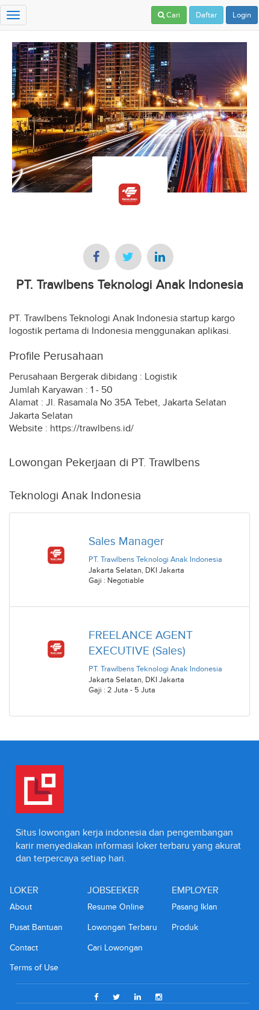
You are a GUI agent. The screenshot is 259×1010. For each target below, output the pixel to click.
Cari (172, 15)
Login (241, 15)
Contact (24, 947)
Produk (185, 927)
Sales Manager (126, 541)
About (21, 906)
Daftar (206, 15)
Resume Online (115, 906)
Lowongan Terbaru (122, 927)
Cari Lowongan (115, 947)
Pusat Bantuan (36, 927)
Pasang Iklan (194, 906)
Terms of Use (34, 967)
